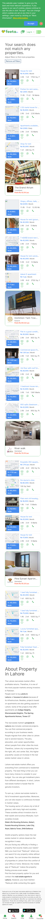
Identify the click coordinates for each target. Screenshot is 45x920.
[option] (12, 77)
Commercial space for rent (31, 350)
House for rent (26, 71)
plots (23, 694)
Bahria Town (15, 828)
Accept (31, 23)
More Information (20, 18)
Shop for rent (25, 144)
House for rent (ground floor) (32, 219)
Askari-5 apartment (28, 274)
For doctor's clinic (27, 480)
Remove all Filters (13, 61)
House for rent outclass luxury (32, 256)
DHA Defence (27, 828)
